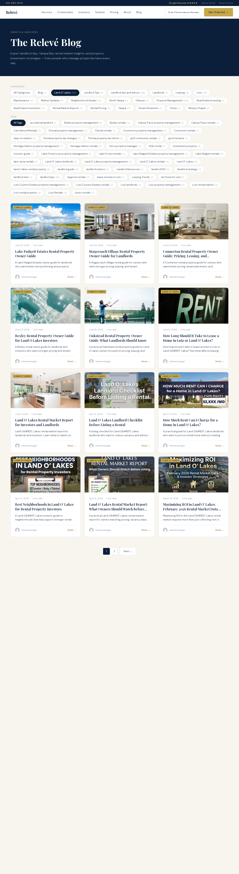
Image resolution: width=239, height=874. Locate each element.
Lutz (202, 92)
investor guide (24, 153)
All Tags (18, 122)
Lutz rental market (205, 184)
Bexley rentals (120, 122)
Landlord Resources (130, 169)
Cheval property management (68, 130)
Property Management (173, 100)
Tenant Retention (150, 108)
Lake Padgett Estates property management (160, 153)
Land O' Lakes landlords (61, 161)
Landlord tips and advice (128, 92)
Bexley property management (83, 122)
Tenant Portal (226, 2)
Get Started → (219, 12)
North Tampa (118, 100)
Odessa (142, 100)
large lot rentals (78, 177)
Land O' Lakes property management (108, 161)
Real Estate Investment (29, 108)
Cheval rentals (105, 130)
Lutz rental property (27, 192)
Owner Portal (208, 2)
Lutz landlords (131, 184)
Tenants (100, 12)
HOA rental (157, 146)
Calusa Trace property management (161, 122)
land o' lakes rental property (32, 169)
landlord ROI (160, 169)
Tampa (124, 108)
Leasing (182, 92)
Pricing (114, 12)
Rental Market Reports (68, 108)
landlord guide (68, 169)
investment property (187, 146)
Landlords (160, 92)
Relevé (12, 12)
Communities (65, 12)
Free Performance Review (183, 12)
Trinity (175, 108)
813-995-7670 (14, 2)
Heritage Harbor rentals (85, 146)
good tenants (178, 138)
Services (46, 12)
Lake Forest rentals (112, 153)
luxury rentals (84, 192)
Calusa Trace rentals (205, 122)
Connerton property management (144, 130)
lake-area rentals (26, 161)
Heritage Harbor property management (38, 146)
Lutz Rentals (58, 192)
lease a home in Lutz (110, 177)
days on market (25, 138)
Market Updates (52, 100)
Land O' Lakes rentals (154, 161)
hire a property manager (125, 146)
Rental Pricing (101, 108)
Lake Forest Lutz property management (66, 153)
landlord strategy (189, 169)
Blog (139, 12)
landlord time (23, 177)
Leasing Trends (142, 177)
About (127, 12)
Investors (84, 12)
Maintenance (23, 100)
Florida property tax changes (62, 138)
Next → (128, 551)
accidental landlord (43, 122)
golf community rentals (146, 138)
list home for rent (172, 177)
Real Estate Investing (210, 100)
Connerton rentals (186, 130)
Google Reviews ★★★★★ (183, 2)
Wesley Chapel (199, 108)
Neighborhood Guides (86, 100)
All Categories (22, 92)
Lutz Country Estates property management (41, 184)
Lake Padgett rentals (209, 153)
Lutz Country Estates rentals (94, 184)
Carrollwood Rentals (27, 130)
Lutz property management (166, 184)
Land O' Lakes (65, 92)
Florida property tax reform (105, 138)
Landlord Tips (93, 92)
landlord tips (50, 177)
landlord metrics (97, 169)
